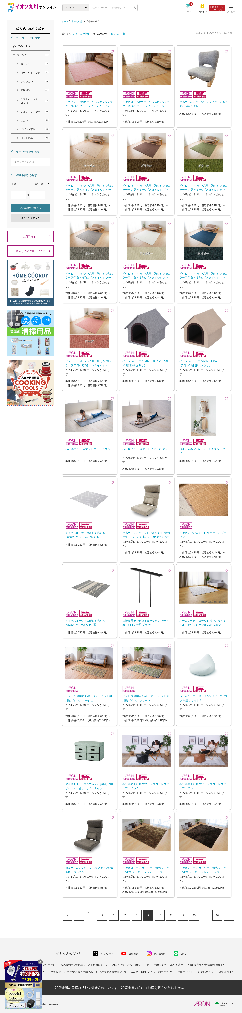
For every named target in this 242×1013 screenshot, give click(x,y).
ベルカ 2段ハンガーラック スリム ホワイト (202, 451)
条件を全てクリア (30, 218)
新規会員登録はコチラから (217, 8)
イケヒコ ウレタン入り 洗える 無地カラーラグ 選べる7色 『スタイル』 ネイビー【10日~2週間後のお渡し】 (203, 275)
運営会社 (224, 972)
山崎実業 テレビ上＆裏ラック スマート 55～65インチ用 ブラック (145, 622)
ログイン (202, 11)
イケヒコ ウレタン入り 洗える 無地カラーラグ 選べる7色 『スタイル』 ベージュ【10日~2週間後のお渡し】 (89, 187)
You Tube (134, 953)
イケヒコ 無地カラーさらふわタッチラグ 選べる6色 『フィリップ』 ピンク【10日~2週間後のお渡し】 (89, 104)
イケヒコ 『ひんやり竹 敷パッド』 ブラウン (202, 535)
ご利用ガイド (30, 236)
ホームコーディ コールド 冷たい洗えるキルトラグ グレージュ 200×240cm (202, 622)
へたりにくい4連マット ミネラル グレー (146, 449)
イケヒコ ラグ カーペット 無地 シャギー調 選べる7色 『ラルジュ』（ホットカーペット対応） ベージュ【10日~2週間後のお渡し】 (146, 870)
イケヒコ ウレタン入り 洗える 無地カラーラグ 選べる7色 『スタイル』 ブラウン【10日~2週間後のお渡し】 (146, 187)
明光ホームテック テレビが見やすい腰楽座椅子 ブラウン (89, 870)
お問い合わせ (206, 972)
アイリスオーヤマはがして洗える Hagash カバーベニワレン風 (85, 535)
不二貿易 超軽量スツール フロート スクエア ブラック (145, 786)
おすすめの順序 (81, 33)
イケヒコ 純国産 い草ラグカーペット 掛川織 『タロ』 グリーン (145, 698)
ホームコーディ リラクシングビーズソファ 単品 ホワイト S (203, 698)
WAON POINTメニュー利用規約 (150, 972)
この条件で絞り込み (30, 208)
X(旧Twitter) (107, 953)
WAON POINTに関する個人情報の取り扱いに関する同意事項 (86, 972)
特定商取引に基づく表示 (168, 965)
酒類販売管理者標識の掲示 (204, 965)
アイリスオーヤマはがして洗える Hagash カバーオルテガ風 (85, 622)
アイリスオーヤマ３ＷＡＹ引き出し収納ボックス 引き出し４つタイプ (89, 786)
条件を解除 (40, 184)
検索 (134, 7)
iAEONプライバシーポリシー (129, 965)
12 (182, 915)
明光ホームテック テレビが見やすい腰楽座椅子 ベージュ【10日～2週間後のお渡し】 (146, 535)
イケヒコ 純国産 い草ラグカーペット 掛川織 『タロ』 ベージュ (88, 698)
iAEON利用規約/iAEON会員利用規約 (81, 965)
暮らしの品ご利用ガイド (30, 251)
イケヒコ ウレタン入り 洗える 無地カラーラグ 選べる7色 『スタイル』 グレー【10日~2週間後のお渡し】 (89, 275)
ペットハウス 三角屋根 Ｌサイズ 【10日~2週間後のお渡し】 (146, 363)
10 (159, 915)
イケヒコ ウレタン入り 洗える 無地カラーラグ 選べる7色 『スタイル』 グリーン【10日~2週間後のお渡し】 (203, 187)
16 (217, 915)
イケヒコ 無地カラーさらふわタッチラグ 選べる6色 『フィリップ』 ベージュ (146, 104)
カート (188, 11)
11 (171, 915)
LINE (183, 953)
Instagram (159, 953)
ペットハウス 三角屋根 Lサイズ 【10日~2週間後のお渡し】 (201, 363)
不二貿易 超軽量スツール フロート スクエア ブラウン (202, 786)
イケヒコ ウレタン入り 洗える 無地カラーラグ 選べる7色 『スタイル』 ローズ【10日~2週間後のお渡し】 (89, 363)
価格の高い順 (118, 33)
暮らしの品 (77, 21)
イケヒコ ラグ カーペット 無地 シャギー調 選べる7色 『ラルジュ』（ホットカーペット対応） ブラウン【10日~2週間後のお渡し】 (203, 870)
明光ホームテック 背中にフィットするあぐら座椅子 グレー (203, 104)
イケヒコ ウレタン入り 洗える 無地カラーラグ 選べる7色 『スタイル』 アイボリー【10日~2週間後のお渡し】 (146, 275)
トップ (65, 21)
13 (194, 915)
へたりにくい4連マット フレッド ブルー (89, 449)
